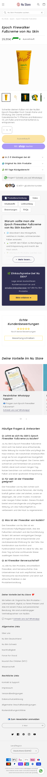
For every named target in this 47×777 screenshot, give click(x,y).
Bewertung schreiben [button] (23, 338)
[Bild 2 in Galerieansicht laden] (16, 97)
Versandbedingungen (12, 693)
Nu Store (11, 768)
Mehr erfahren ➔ (23, 298)
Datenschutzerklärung (12, 699)
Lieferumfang (27, 204)
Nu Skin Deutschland (11, 639)
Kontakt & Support (10, 682)
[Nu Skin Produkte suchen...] (38, 4)
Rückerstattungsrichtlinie (14, 710)
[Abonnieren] (42, 725)
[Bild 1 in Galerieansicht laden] (6, 97)
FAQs (25, 210)
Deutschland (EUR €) (22, 751)
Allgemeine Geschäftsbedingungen (19, 704)
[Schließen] (43, 12)
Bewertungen (11, 210)
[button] (3, 4)
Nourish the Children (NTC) (14, 661)
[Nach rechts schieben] (44, 98)
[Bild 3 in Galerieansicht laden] (25, 97)
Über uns (6, 633)
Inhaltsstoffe (10, 204)
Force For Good (9, 655)
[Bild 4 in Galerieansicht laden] (35, 97)
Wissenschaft (8, 667)
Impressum (7, 688)
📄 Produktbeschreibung (16, 198)
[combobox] (21, 12)
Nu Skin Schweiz (9, 644)
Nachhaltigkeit (9, 650)
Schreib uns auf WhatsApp (29, 177)
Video (35, 198)
